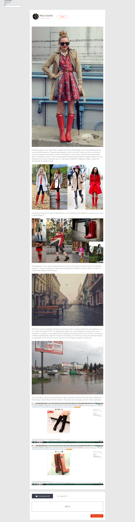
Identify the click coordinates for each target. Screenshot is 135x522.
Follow (62, 17)
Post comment (97, 516)
